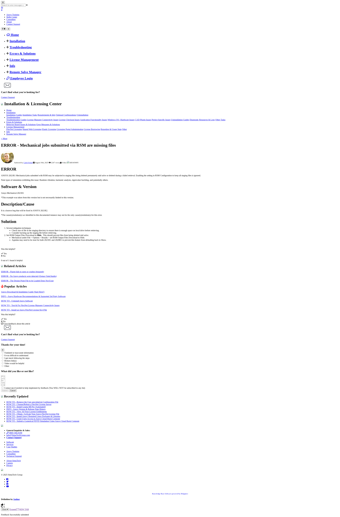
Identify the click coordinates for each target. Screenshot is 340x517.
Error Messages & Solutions (48, 124)
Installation (17, 41)
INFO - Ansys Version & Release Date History (26, 409)
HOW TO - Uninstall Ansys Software (17, 301)
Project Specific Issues (161, 120)
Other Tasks (220, 120)
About (9, 22)
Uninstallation (82, 115)
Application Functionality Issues (93, 120)
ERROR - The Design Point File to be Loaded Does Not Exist (27, 281)
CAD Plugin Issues (143, 120)
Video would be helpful (14, 363)
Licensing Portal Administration (70, 129)
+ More (4, 138)
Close (4, 509)
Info (12, 66)
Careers (9, 463)
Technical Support (14, 456)
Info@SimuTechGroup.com (18, 435)
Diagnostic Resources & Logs (202, 120)
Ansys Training (12, 15)
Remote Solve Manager (25, 72)
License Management (24, 59)
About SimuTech (13, 461)
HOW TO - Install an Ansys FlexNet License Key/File (24, 310)
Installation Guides (14, 115)
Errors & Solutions (23, 53)
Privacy (9, 465)
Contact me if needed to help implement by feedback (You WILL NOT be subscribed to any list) (44, 388)
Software (10, 442)
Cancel (13, 391)
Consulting (11, 19)
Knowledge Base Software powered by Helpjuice (170, 494)
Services (9, 444)
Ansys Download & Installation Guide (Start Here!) (22, 292)
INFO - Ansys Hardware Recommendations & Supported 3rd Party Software (33, 296)
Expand (13, 509)
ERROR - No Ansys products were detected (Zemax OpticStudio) (29, 276)
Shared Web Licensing (31, 129)
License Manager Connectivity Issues (42, 120)
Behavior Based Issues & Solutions (21, 124)
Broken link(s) (10, 361)
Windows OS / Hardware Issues (121, 120)
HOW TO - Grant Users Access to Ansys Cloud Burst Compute (33, 419)
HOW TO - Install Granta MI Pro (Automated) (26, 407)
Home (9, 110)
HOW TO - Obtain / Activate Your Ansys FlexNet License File (32, 414)
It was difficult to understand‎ (16, 355)
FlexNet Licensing (14, 129)
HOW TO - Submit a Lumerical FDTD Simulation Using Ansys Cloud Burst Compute (42, 421)
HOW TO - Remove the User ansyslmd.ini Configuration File (32, 402)
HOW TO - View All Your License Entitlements (26, 411)
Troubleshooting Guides (16, 120)
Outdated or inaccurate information (19, 353)
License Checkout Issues (69, 120)
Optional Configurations (66, 115)
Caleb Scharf (28, 163)
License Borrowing (92, 129)
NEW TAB (24, 509)
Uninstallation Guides (180, 120)
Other (124, 129)
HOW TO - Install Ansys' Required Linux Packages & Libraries (33, 416)
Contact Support (13, 24)
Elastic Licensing (49, 129)
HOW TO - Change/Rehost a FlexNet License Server (28, 404)
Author (16, 499)
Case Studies (11, 447)
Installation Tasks (30, 115)
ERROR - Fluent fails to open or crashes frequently (22, 272)
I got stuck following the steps (16, 358)
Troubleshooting (21, 47)
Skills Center (11, 17)
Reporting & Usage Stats (111, 129)
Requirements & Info (46, 115)
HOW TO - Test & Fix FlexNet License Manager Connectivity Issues (30, 305)
